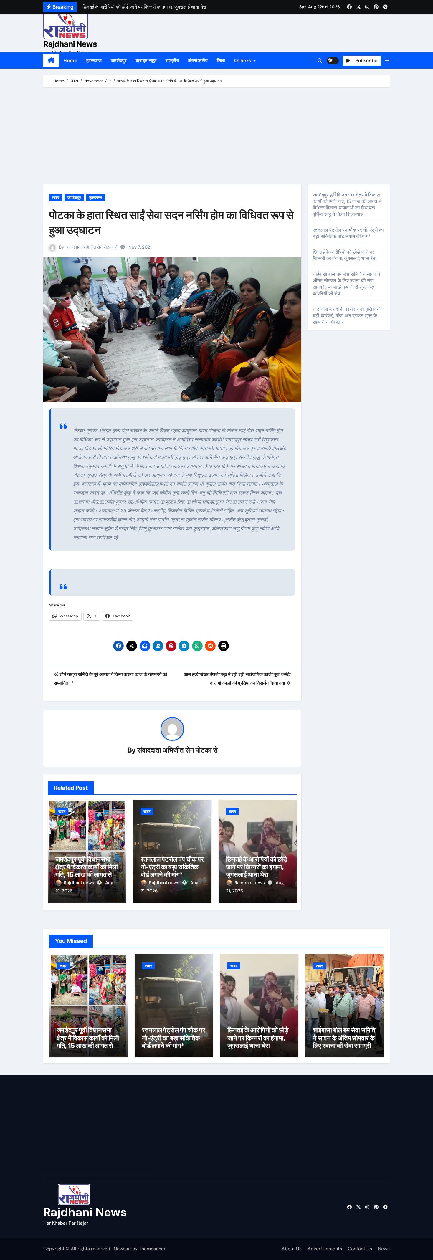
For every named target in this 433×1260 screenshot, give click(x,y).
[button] (387, 60)
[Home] (51, 60)
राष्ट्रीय (172, 60)
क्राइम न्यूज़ (146, 60)
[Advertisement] (217, 137)
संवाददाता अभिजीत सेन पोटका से (92, 247)
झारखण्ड (94, 60)
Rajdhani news (79, 883)
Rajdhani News (70, 44)
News (384, 1249)
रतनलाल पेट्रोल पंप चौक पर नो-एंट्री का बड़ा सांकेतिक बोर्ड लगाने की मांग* (172, 867)
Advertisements (325, 1249)
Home (70, 60)
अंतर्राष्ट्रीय (198, 60)
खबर (55, 197)
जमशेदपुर (119, 60)
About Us (292, 1249)
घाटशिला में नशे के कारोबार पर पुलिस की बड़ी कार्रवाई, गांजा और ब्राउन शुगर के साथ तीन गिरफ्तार (347, 315)
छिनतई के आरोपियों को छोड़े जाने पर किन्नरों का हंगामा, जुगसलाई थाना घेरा (256, 867)
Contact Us (360, 1249)
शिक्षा (221, 60)
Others (243, 60)
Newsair (122, 1249)
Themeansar (152, 1249)
